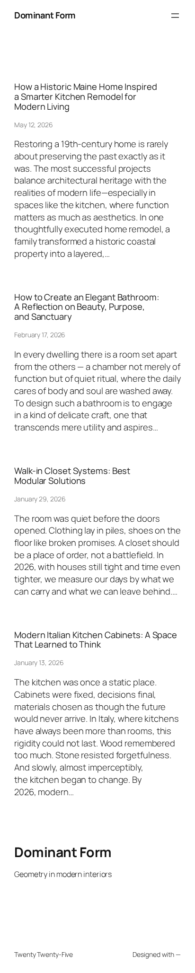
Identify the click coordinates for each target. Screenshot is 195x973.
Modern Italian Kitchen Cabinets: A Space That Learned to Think (95, 639)
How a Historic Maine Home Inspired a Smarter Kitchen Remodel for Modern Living (85, 96)
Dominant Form (45, 15)
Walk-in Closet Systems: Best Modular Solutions (72, 475)
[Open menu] (175, 15)
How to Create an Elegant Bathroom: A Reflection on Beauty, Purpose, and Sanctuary (86, 307)
